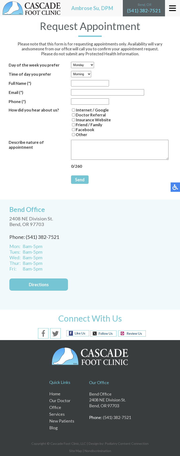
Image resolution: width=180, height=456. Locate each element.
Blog (53, 427)
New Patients (61, 420)
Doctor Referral (91, 114)
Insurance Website (93, 119)
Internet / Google (92, 110)
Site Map (75, 451)
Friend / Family (89, 124)
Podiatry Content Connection (127, 443)
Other (81, 134)
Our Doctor (60, 400)
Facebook (85, 129)
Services (57, 414)
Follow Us (106, 333)
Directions (39, 284)
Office (55, 407)
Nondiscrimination (98, 451)
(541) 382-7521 (144, 10)
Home (54, 393)
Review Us (134, 333)
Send (80, 179)
